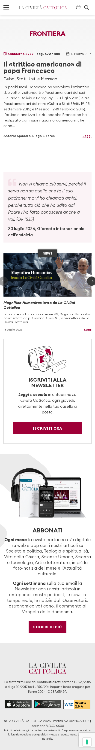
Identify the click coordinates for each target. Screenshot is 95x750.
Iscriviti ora (47, 428)
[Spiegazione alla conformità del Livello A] (76, 704)
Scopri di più (47, 627)
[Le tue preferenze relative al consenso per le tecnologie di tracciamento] (87, 742)
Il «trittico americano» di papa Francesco (42, 67)
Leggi (87, 136)
